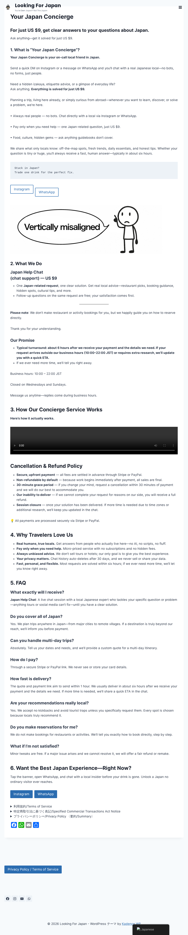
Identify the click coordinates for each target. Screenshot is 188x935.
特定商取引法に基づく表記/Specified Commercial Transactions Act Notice (67, 811)
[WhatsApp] (29, 898)
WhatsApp (47, 192)
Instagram (22, 189)
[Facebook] (7, 898)
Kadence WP (131, 924)
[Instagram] (15, 898)
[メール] (22, 898)
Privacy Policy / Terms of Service (33, 869)
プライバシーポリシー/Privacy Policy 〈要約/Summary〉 (54, 816)
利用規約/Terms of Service (33, 806)
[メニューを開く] (180, 7)
